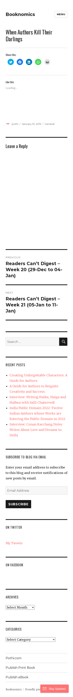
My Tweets (14, 543)
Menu (61, 14)
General (50, 123)
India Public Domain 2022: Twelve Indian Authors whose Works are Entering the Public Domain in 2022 (37, 413)
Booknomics (20, 14)
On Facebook (14, 565)
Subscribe (18, 504)
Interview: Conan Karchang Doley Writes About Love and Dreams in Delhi (36, 429)
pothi (15, 123)
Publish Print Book (20, 668)
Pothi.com (13, 658)
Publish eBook (17, 677)
